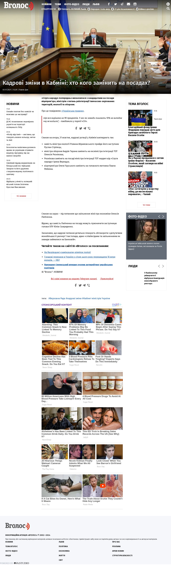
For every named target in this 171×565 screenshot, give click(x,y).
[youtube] (135, 4)
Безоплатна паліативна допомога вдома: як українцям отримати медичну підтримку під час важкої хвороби (20, 151)
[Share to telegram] (85, 128)
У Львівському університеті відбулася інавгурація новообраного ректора (154, 278)
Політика (63, 546)
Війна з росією (146, 9)
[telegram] (122, 4)
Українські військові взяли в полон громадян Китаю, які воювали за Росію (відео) (145, 246)
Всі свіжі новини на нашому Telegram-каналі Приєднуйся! (82, 278)
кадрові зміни (74, 298)
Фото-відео (11, 551)
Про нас (116, 542)
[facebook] (108, 4)
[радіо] (168, 4)
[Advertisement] (82, 190)
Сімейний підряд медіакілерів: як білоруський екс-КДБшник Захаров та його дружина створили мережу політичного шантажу (20, 168)
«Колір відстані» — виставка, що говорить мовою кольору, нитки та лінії (20, 137)
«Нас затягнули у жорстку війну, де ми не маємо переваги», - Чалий (143, 192)
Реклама (116, 546)
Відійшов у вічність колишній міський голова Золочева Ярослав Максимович (19, 184)
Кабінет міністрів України (96, 298)
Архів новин (118, 551)
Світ (61, 560)
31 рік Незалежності (124, 9)
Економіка (64, 551)
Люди (86, 4)
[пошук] (168, 8)
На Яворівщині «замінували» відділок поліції (67, 252)
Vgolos (18, 6)
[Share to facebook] (76, 128)
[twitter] (115, 4)
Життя (62, 555)
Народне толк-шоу (100, 9)
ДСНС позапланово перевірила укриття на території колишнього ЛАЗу (20, 124)
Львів (96, 4)
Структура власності (122, 555)
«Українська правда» (72, 111)
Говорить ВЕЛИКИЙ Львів (73, 9)
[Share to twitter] (80, 128)
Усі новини (21, 196)
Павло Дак (23, 90)
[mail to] (128, 4)
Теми (58, 4)
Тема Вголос (11, 546)
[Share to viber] (89, 128)
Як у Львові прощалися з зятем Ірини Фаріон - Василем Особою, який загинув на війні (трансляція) (146, 162)
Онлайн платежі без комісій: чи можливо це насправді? (20, 113)
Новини (46, 4)
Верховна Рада (57, 298)
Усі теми (146, 205)
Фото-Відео (71, 4)
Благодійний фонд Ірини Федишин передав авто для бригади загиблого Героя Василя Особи (144, 131)
